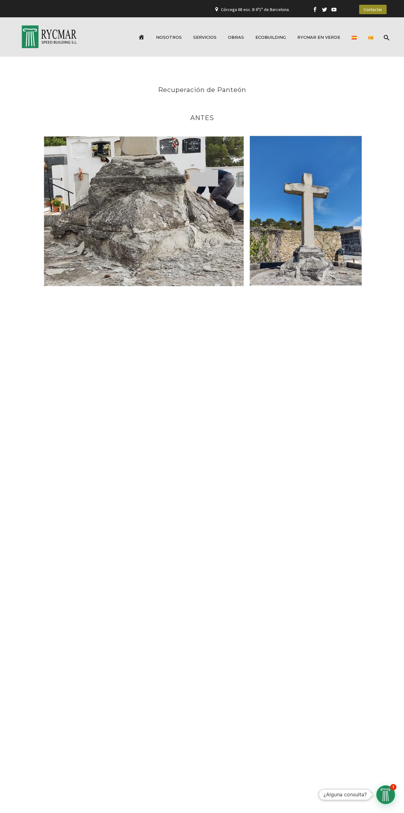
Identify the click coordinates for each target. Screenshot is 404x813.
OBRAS (236, 37)
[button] (385, 794)
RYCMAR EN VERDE (318, 37)
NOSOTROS (169, 37)
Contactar (373, 9)
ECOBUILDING (270, 37)
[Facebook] (315, 9)
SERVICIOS (205, 37)
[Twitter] (324, 9)
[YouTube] (334, 9)
